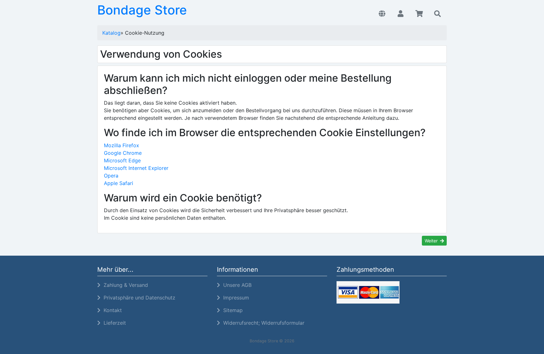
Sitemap (231, 310)
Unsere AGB (236, 285)
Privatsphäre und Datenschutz (137, 297)
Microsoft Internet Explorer (136, 168)
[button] (382, 14)
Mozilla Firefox (121, 145)
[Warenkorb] (419, 14)
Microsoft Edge (122, 160)
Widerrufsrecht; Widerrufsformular (262, 323)
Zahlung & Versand (124, 285)
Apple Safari (118, 183)
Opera (111, 175)
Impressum (234, 297)
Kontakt (111, 310)
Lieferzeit (113, 323)
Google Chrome (123, 153)
